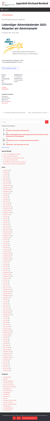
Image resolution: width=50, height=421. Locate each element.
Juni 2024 (5, 218)
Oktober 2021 (6, 274)
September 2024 (7, 212)
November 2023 (7, 232)
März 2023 (5, 247)
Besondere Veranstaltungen (9, 386)
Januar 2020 (6, 309)
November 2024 (7, 208)
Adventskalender (7, 377)
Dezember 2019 (7, 311)
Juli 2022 (5, 262)
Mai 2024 (5, 220)
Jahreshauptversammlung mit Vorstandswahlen (14, 163)
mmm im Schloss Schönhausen (10, 156)
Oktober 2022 (6, 257)
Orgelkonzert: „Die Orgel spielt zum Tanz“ (17, 144)
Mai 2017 (5, 363)
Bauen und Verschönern (8, 384)
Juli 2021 (5, 280)
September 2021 (7, 276)
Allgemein (5, 379)
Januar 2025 (6, 205)
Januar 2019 (6, 328)
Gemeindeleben (6, 392)
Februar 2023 (6, 249)
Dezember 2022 (7, 253)
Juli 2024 (5, 216)
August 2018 (6, 336)
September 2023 (7, 235)
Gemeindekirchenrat (8, 390)
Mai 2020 (5, 303)
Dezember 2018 (7, 330)
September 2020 (7, 295)
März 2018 (5, 345)
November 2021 (7, 272)
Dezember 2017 (7, 351)
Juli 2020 (5, 299)
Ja (14, 418)
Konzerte (5, 398)
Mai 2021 (5, 284)
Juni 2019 (5, 318)
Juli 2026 (5, 172)
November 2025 (7, 187)
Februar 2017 (6, 368)
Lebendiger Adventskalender (9, 400)
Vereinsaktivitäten (7, 410)
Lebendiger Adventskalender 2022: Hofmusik (14, 112)
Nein (19, 418)
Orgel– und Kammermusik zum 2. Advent (37, 112)
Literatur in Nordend (8, 402)
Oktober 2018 (6, 334)
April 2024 (5, 222)
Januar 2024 (6, 228)
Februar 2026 (6, 181)
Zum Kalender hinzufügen (10, 68)
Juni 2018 (5, 339)
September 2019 (7, 314)
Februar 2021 (6, 287)
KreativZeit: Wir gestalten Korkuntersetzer (17, 130)
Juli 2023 (5, 239)
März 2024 (5, 224)
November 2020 (7, 291)
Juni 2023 (5, 241)
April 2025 (5, 199)
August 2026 (6, 170)
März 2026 (5, 180)
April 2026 (5, 178)
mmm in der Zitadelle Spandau (10, 160)
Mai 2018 (5, 341)
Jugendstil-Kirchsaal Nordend (32, 3)
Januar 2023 (6, 251)
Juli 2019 (5, 316)
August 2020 (6, 297)
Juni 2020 (5, 301)
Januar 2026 (6, 183)
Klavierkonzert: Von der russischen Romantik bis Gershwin (22, 140)
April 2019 (5, 322)
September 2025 (7, 191)
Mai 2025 (5, 197)
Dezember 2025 (7, 185)
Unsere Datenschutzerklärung (29, 418)
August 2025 (6, 193)
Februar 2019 (6, 326)
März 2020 (5, 307)
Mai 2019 (5, 320)
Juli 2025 (5, 195)
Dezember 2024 (7, 206)
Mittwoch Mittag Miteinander (10, 404)
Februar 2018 (6, 347)
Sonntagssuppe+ (7, 406)
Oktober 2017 (6, 355)
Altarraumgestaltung (8, 381)
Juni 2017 (5, 361)
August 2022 (6, 260)
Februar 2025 (6, 203)
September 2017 (7, 357)
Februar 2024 (6, 226)
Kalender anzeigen (5, 147)
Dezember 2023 (7, 230)
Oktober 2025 (6, 189)
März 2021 (5, 285)
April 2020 (5, 305)
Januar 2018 (6, 349)
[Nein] (48, 417)
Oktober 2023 (6, 233)
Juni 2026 (5, 174)
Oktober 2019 (6, 312)
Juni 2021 (5, 282)
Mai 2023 (5, 243)
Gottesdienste (6, 394)
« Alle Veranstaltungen (7, 15)
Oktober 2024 (6, 210)
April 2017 (5, 365)
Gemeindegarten (7, 388)
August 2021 (6, 278)
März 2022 (5, 270)
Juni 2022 (5, 264)
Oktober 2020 (6, 293)
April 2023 (5, 245)
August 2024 (6, 214)
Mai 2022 (5, 266)
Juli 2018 (5, 337)
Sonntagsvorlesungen (8, 408)
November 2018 (7, 332)
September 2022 (7, 258)
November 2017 (7, 353)
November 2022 (7, 255)
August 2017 (6, 359)
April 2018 (5, 343)
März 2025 (5, 201)
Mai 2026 (5, 176)
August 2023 (6, 237)
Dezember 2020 (7, 289)
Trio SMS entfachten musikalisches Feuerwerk (13, 158)
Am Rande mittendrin (8, 383)
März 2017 (5, 366)
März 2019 (5, 324)
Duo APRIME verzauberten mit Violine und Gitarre (14, 161)
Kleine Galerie (6, 396)
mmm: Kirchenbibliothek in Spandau (12, 154)
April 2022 (5, 268)
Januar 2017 (6, 370)
